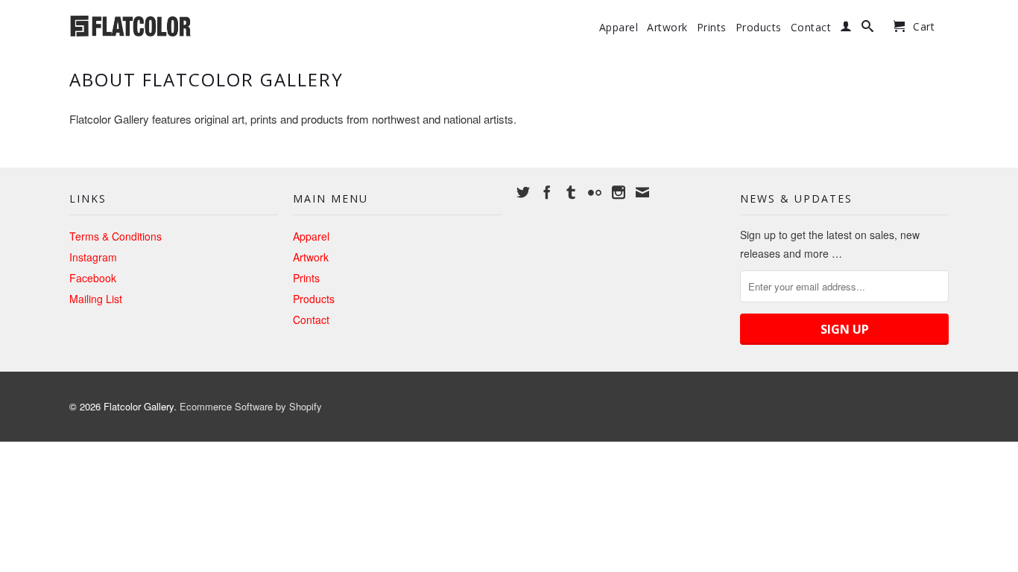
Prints (712, 27)
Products (759, 27)
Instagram (93, 257)
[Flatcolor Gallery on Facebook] (547, 192)
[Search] (867, 29)
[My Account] (846, 29)
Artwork (667, 27)
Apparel (619, 27)
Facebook (92, 277)
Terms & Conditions (115, 236)
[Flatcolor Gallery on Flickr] (594, 192)
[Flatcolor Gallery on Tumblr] (571, 192)
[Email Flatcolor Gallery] (642, 192)
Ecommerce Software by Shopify (251, 406)
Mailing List (95, 298)
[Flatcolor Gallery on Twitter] (523, 192)
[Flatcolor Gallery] (173, 24)
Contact (811, 27)
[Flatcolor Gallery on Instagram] (618, 192)
